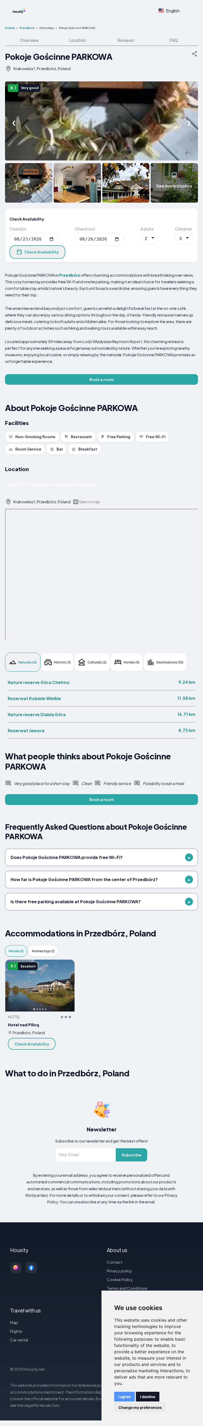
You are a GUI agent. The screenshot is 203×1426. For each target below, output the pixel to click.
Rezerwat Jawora (26, 730)
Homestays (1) (43, 951)
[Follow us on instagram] (16, 1267)
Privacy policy (119, 1270)
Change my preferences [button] (140, 1407)
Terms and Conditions (127, 1288)
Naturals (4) (28, 662)
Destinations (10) (169, 662)
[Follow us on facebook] (31, 1267)
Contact (114, 1261)
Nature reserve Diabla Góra (37, 714)
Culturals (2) (97, 662)
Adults (147, 229)
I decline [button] (147, 1396)
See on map (89, 501)
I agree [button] (124, 1396)
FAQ (173, 40)
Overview (29, 40)
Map (14, 1322)
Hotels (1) (16, 951)
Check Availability (41, 252)
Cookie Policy (120, 1279)
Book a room (101, 379)
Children (183, 229)
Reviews (125, 40)
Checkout (85, 229)
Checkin (18, 229)
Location (77, 40)
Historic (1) (62, 662)
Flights (16, 1331)
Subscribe (131, 1154)
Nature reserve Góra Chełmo (39, 682)
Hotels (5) (132, 662)
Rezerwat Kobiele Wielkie (34, 698)
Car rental (19, 1339)
